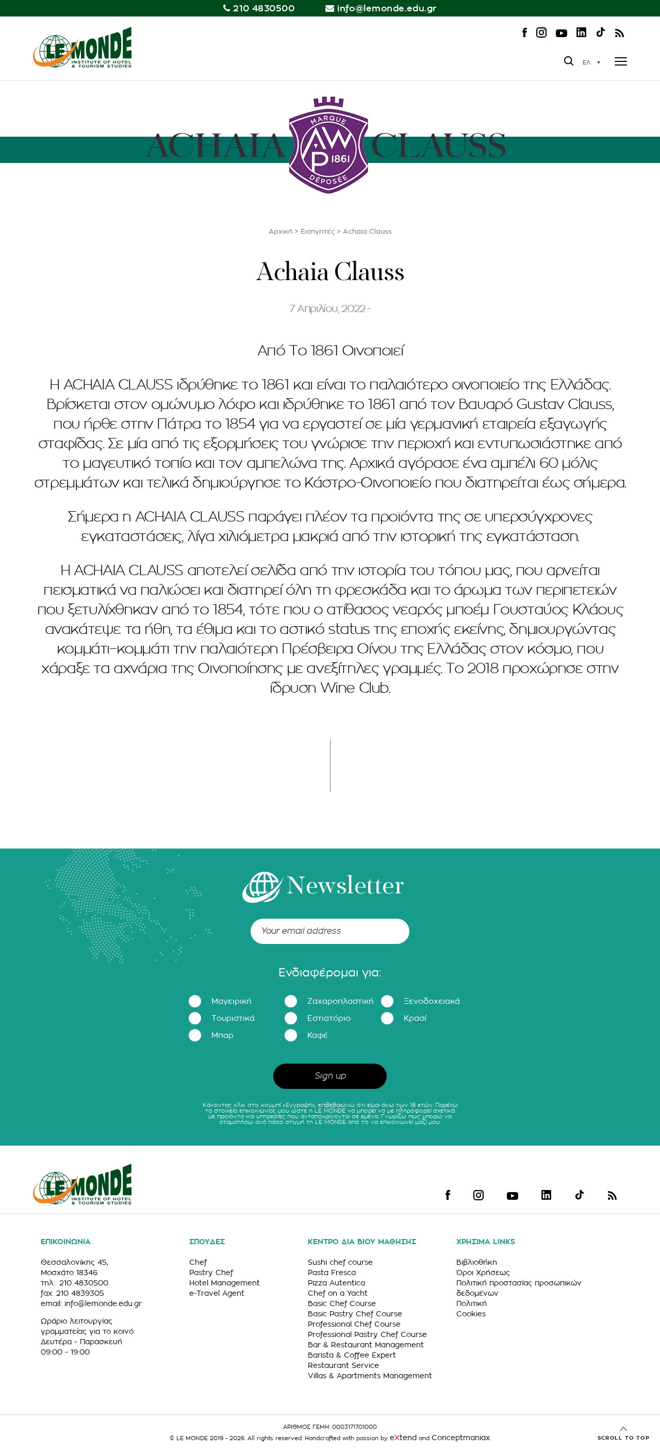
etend (403, 1437)
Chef (198, 1262)
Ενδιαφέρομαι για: (330, 973)
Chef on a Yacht (338, 1293)
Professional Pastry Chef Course (367, 1334)
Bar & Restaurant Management (366, 1344)
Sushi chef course (340, 1262)
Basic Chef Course (342, 1303)
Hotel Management (224, 1282)
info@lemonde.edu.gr (387, 8)
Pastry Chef (211, 1272)
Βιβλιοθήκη (476, 1262)
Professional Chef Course (354, 1324)
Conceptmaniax (461, 1437)
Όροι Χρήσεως (483, 1272)
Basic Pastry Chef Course (355, 1313)
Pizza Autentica (336, 1282)
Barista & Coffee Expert (352, 1355)
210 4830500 (263, 8)
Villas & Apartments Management (370, 1375)
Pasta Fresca (332, 1272)
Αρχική (280, 231)
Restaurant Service (343, 1365)
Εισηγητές (318, 231)
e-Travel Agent (216, 1293)
